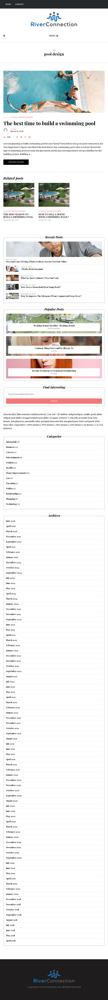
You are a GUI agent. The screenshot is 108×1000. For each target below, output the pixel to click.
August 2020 (12, 800)
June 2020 (10, 811)
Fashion (54, 374)
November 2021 (13, 723)
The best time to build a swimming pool (49, 123)
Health (54, 351)
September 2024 (14, 572)
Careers (10, 452)
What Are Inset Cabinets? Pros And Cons (40, 278)
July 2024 (10, 578)
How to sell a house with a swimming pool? (54, 215)
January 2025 (12, 557)
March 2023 (11, 640)
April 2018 (10, 940)
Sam (14, 129)
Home (8, 4)
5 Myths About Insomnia (32, 269)
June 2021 (10, 749)
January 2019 (12, 894)
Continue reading (16, 162)
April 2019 (11, 878)
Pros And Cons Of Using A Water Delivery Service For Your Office (36, 261)
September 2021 (13, 733)
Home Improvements (22, 117)
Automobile (11, 442)
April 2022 (10, 697)
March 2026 (11, 531)
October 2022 (12, 666)
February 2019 (13, 889)
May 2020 (10, 816)
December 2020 (13, 780)
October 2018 (12, 909)
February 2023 (13, 645)
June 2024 (10, 583)
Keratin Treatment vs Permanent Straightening (54, 370)
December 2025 (13, 536)
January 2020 (12, 837)
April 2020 (11, 821)
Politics (9, 488)
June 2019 (10, 868)
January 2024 (12, 604)
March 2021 (11, 764)
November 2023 (13, 614)
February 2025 (13, 552)
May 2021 (10, 754)
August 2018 (11, 920)
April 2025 (10, 547)
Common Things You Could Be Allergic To (54, 348)
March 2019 (11, 883)
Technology (11, 504)
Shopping (10, 499)
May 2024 (10, 588)
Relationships (12, 493)
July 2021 (10, 743)
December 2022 (13, 655)
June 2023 (10, 624)
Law (8, 478)
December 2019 (13, 842)
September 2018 (13, 914)
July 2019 (10, 863)
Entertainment (54, 329)
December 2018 (13, 899)
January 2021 (12, 775)
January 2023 (12, 650)
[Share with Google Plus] (25, 137)
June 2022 (10, 686)
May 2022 (10, 692)
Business (10, 447)
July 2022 (10, 681)
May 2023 (10, 629)
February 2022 (13, 707)
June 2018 (10, 930)
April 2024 (11, 593)
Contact (19, 4)
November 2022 (13, 661)
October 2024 (12, 567)
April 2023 (10, 635)
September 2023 (13, 619)
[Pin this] (29, 137)
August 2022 (11, 676)
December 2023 (13, 609)
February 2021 (13, 769)
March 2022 (11, 702)
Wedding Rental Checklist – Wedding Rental (54, 325)
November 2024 (13, 562)
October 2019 (12, 852)
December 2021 (13, 718)
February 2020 (13, 832)
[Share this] (17, 137)
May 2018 (10, 935)
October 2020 (12, 790)
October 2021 (12, 728)
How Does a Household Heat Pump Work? (41, 287)
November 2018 (13, 904)
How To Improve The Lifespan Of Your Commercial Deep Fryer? (51, 296)
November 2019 (13, 847)
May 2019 (10, 873)
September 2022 (13, 671)
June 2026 (10, 521)
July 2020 (10, 806)
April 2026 (11, 526)
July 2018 (10, 925)
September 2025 (13, 541)
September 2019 (14, 857)
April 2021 (10, 759)
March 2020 (11, 826)
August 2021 (11, 738)
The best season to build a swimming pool (18, 215)
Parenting (10, 483)
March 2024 (11, 598)
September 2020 (14, 795)
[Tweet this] (21, 137)
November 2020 (13, 785)
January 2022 (12, 712)
